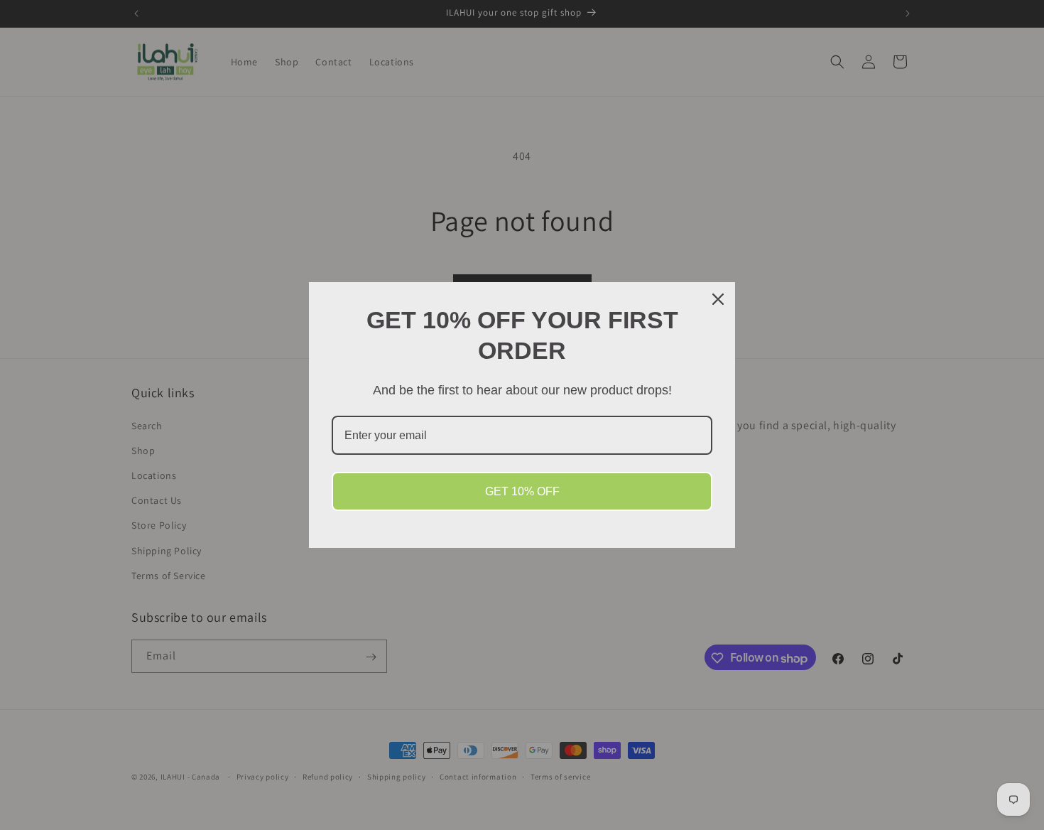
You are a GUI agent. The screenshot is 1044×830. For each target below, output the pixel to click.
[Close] (718, 299)
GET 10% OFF (522, 491)
